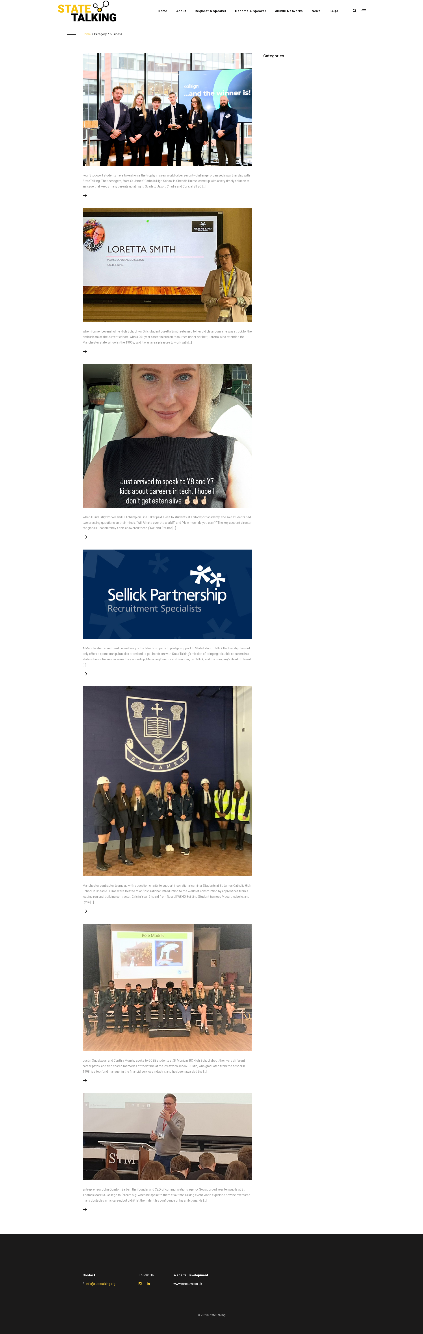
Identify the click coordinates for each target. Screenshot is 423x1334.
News (316, 11)
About (181, 11)
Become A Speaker (250, 11)
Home (162, 11)
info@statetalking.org (100, 1284)
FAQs (334, 11)
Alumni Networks (289, 11)
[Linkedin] (148, 1284)
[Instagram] (140, 1284)
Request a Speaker (210, 11)
